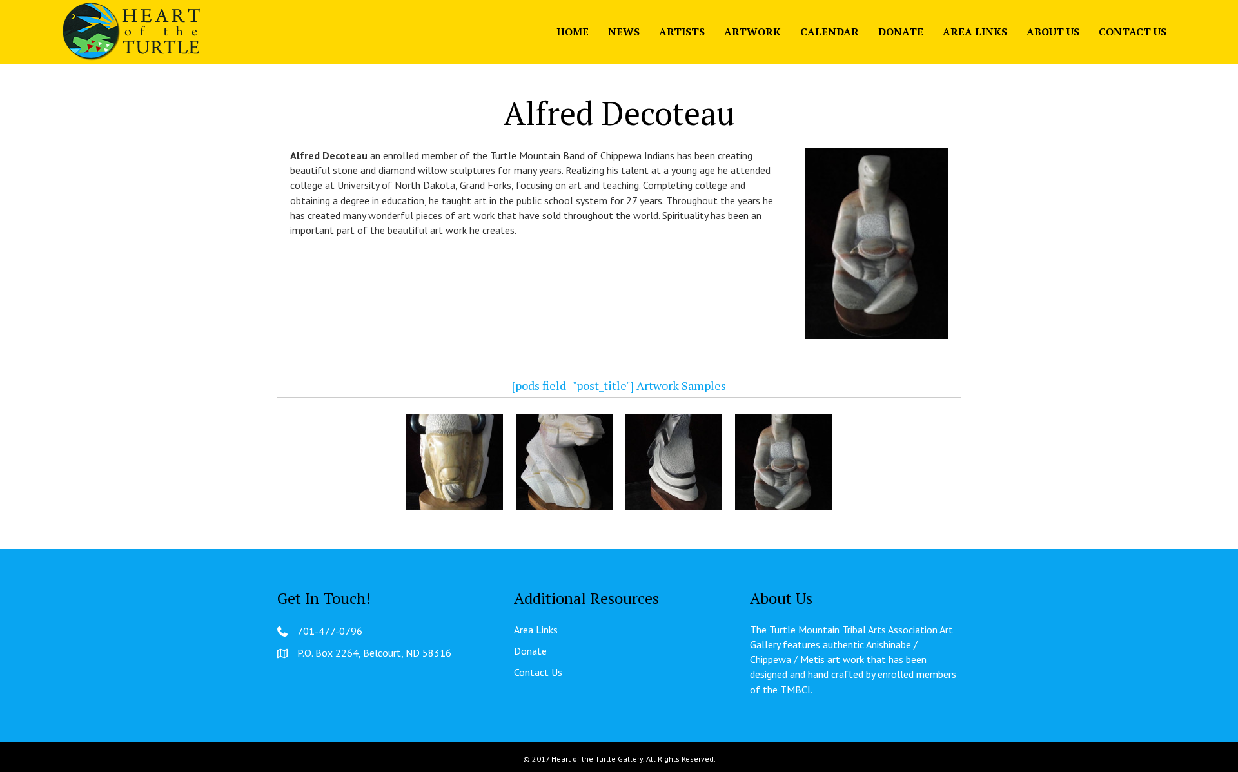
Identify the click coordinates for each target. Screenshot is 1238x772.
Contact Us (1132, 31)
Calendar (829, 31)
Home (572, 31)
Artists (682, 31)
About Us (1053, 31)
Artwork (752, 31)
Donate (900, 31)
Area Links (975, 31)
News (624, 31)
